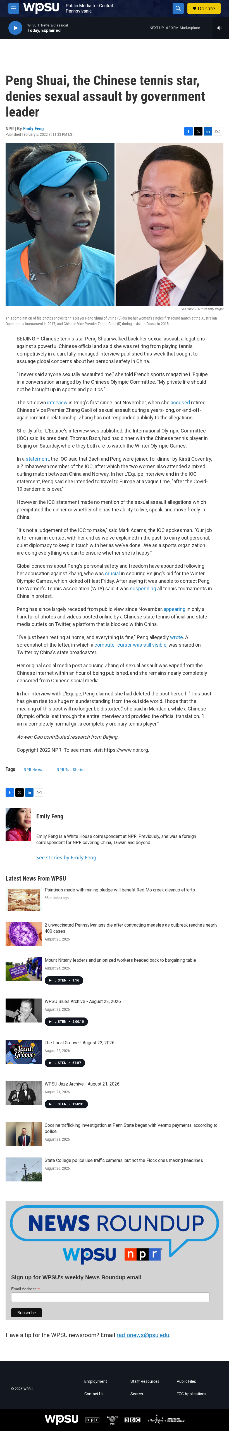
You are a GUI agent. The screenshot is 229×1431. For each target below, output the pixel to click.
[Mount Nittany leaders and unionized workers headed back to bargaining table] (24, 969)
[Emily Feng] (18, 824)
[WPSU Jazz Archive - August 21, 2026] (24, 1093)
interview (57, 402)
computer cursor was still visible (130, 645)
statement (37, 459)
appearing (174, 609)
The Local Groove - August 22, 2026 (80, 1042)
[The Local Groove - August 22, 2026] (24, 1052)
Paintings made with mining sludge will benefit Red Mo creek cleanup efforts (120, 890)
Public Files (186, 1381)
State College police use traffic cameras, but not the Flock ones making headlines (124, 1160)
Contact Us (94, 1394)
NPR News (33, 769)
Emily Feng (33, 128)
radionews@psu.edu (143, 1335)
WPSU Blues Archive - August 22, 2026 (83, 1001)
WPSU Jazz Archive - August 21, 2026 (82, 1084)
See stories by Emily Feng (66, 857)
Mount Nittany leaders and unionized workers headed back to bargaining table (120, 960)
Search (136, 1394)
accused (180, 402)
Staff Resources (144, 1381)
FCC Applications (191, 1394)
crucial (112, 573)
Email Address (25, 1289)
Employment (95, 1381)
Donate (206, 8)
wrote (176, 637)
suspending (143, 588)
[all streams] (221, 28)
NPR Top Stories (71, 769)
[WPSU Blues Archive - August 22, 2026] (24, 1011)
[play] (15, 28)
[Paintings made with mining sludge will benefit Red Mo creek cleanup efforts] (24, 899)
